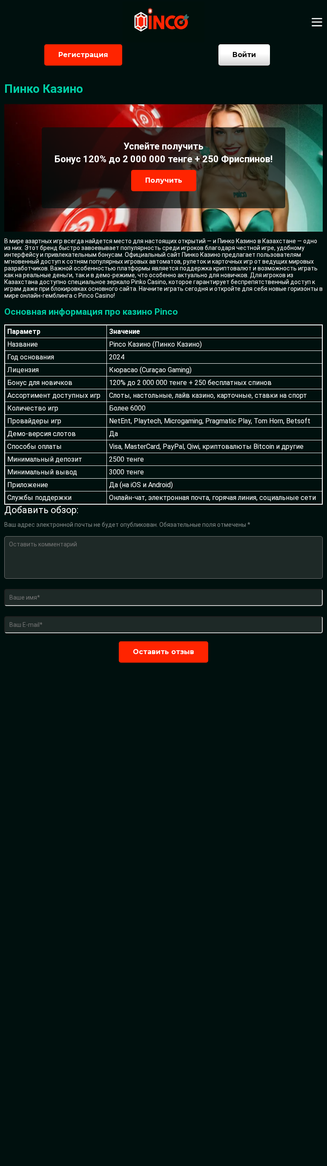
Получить (163, 180)
